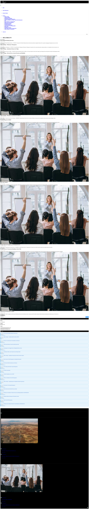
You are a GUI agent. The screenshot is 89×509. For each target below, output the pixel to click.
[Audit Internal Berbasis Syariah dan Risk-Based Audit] (45, 345)
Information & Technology (8, 18)
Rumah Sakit (6, 26)
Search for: (2, 316)
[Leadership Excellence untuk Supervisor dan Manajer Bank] (45, 352)
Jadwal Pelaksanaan (5, 10)
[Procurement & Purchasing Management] (45, 386)
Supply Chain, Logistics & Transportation (10, 28)
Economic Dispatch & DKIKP (5, 119)
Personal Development (8, 24)
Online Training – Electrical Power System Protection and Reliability (12, 53)
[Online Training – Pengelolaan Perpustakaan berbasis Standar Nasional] (45, 356)
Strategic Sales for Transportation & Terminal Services (10, 244)
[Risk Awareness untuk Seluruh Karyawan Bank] (45, 390)
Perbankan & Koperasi (8, 27)
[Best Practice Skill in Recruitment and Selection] (45, 364)
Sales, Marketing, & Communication (10, 21)
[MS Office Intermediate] (45, 371)
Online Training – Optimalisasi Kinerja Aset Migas (9, 48)
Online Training (7, 16)
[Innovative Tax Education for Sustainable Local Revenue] (45, 341)
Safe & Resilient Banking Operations (7, 40)
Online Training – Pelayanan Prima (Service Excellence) (10, 115)
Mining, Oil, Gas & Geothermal (9, 22)
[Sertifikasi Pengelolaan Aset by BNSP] (45, 375)
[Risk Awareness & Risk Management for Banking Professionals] (45, 360)
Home (3, 1)
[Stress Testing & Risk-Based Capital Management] (45, 367)
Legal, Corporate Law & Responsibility (10, 25)
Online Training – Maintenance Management (8, 44)
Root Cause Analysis (4, 182)
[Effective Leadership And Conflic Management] (45, 378)
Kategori (4, 15)
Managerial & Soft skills (8, 23)
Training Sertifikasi (7, 17)
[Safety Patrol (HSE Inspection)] (45, 401)
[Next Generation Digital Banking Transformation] (45, 334)
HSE (5, 20)
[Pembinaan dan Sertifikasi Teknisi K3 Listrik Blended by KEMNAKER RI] (45, 404)
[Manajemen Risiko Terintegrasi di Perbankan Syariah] (45, 397)
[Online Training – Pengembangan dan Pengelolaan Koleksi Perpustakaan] (45, 382)
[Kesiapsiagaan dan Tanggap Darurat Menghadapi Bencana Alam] (45, 349)
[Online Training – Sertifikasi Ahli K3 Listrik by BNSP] (45, 338)
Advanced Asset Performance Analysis (7, 311)
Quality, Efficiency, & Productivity (9, 29)
